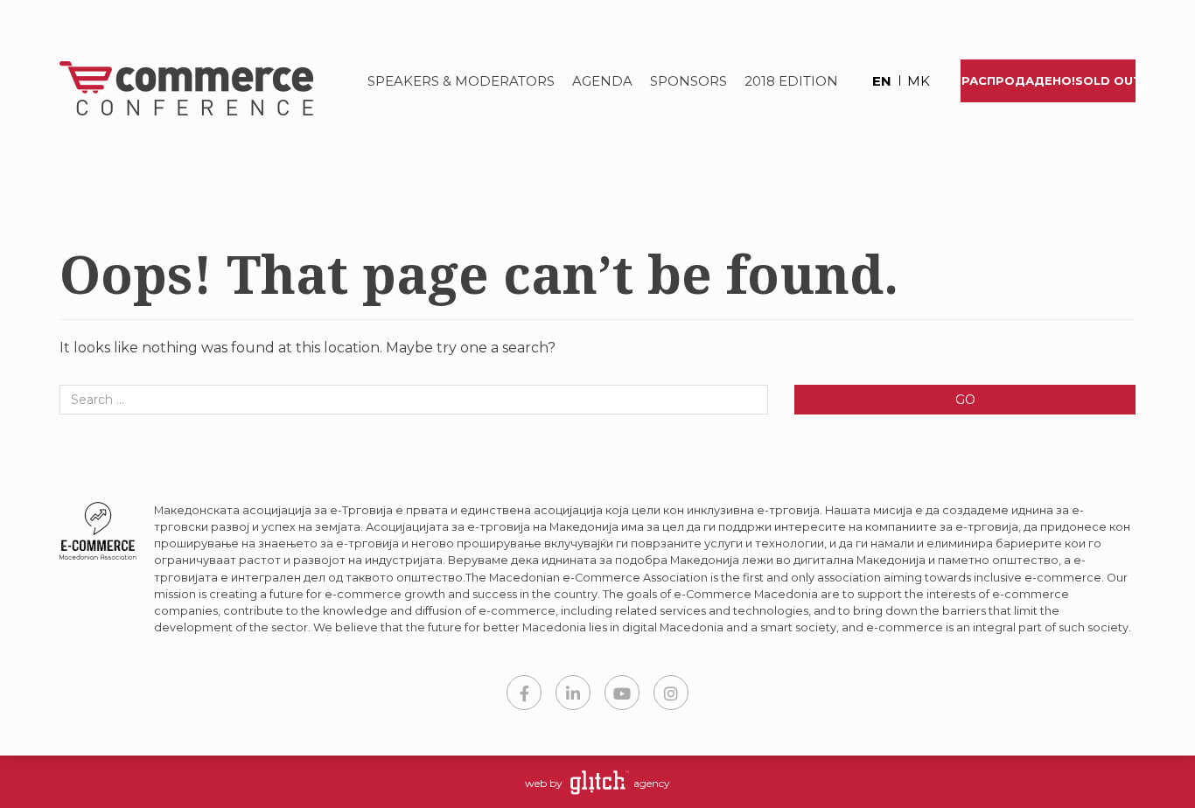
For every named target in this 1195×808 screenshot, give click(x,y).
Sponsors (688, 81)
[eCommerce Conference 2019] (179, 88)
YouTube (621, 692)
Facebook (524, 692)
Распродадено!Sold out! (1048, 80)
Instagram (670, 692)
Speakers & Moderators (461, 81)
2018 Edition (791, 81)
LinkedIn (573, 692)
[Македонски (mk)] (912, 83)
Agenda (602, 81)
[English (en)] (873, 83)
